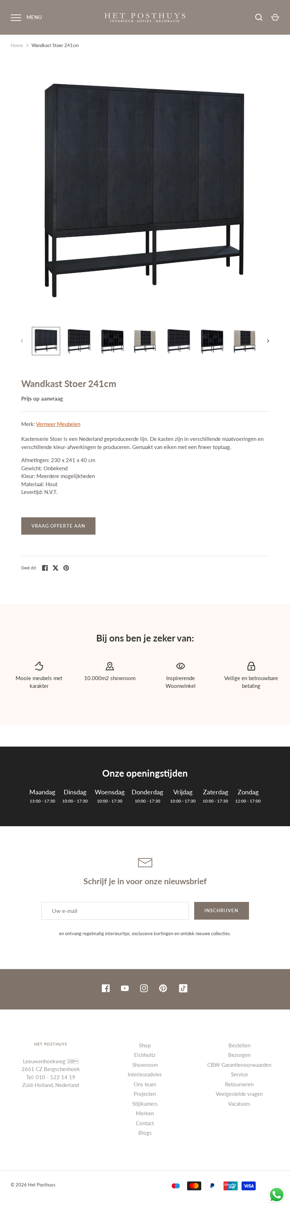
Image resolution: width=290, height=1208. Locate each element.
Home (17, 45)
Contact (145, 1123)
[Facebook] (106, 989)
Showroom (145, 1065)
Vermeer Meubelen (58, 424)
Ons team (145, 1084)
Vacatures (239, 1103)
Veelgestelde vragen (239, 1094)
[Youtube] (125, 989)
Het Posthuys (42, 1184)
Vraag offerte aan (58, 526)
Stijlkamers (145, 1103)
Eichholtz (145, 1055)
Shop (145, 1045)
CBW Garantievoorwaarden (239, 1065)
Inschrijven (221, 910)
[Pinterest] (163, 989)
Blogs (145, 1132)
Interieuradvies (145, 1074)
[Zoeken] (259, 17)
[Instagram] (144, 989)
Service (239, 1074)
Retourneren (239, 1084)
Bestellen (239, 1045)
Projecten (145, 1094)
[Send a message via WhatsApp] (276, 1194)
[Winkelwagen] (275, 17)
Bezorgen (239, 1055)
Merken (145, 1113)
